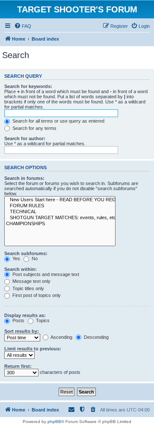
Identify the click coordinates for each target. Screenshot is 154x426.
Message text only (30, 281)
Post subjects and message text (45, 274)
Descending (96, 337)
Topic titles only (27, 288)
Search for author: (24, 138)
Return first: (18, 366)
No (34, 258)
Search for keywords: (28, 86)
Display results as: (25, 315)
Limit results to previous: (32, 348)
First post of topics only (36, 295)
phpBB (54, 421)
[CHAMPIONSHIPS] (60, 224)
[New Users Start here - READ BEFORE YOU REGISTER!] (60, 200)
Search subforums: (25, 253)
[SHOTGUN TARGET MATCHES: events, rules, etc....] (60, 218)
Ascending (61, 337)
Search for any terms (33, 128)
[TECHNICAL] (60, 212)
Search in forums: (24, 178)
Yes (15, 258)
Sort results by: (21, 331)
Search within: (20, 269)
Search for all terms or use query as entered (57, 120)
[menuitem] (22, 26)
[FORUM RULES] (60, 206)
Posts (17, 320)
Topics (42, 320)
